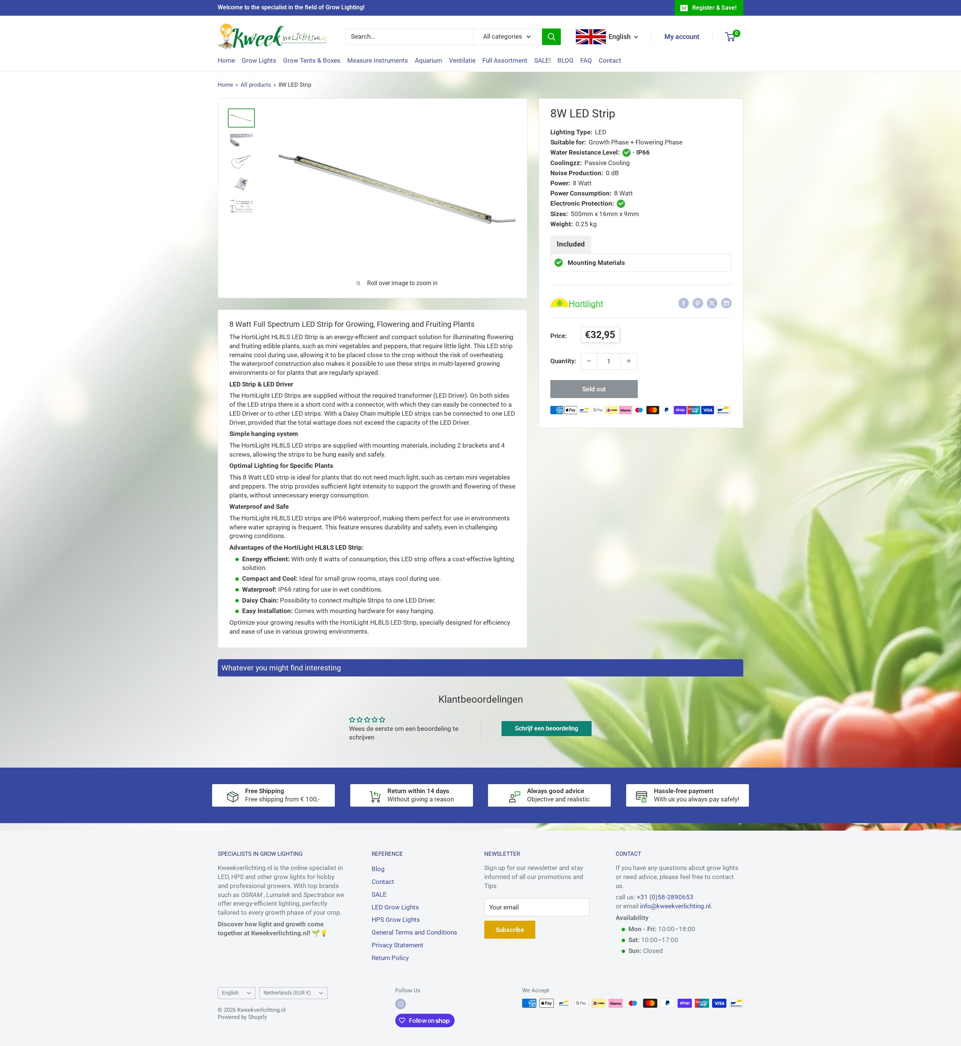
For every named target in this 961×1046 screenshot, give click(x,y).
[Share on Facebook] (683, 303)
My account (681, 37)
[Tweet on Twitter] (712, 303)
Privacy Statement (397, 945)
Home (226, 60)
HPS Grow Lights (396, 919)
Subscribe (510, 929)
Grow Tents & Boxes (311, 60)
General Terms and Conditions (414, 932)
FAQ (586, 60)
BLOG (565, 60)
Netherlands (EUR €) (287, 993)
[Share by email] (726, 303)
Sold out (594, 388)
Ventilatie (462, 60)
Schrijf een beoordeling (546, 728)
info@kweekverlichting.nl (675, 906)
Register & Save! (714, 7)
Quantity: (563, 361)
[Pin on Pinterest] (698, 303)
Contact (610, 60)
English (230, 993)
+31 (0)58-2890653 (665, 897)
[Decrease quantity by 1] (589, 361)
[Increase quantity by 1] (629, 361)
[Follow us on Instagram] (400, 1004)
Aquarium (428, 60)
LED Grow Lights (395, 907)
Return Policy (390, 958)
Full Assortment (504, 60)
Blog (378, 869)
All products (256, 84)
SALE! (542, 60)
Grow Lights (259, 60)
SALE (379, 894)
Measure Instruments (377, 60)
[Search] (551, 37)
